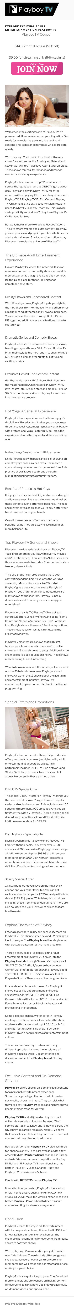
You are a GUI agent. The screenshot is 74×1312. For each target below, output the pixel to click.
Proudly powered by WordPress (22, 1303)
